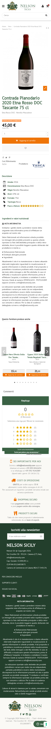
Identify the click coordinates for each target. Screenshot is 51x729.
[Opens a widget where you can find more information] (40, 724)
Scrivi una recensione (26, 449)
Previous (3, 351)
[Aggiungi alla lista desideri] (25, 148)
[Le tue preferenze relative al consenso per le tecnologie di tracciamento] (46, 724)
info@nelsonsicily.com (26, 465)
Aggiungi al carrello (27, 140)
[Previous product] (47, 28)
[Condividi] (3, 157)
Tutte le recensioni (33, 454)
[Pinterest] (9, 157)
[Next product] (48, 28)
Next (47, 351)
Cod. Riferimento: (9, 161)
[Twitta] (6, 157)
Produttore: (23, 164)
